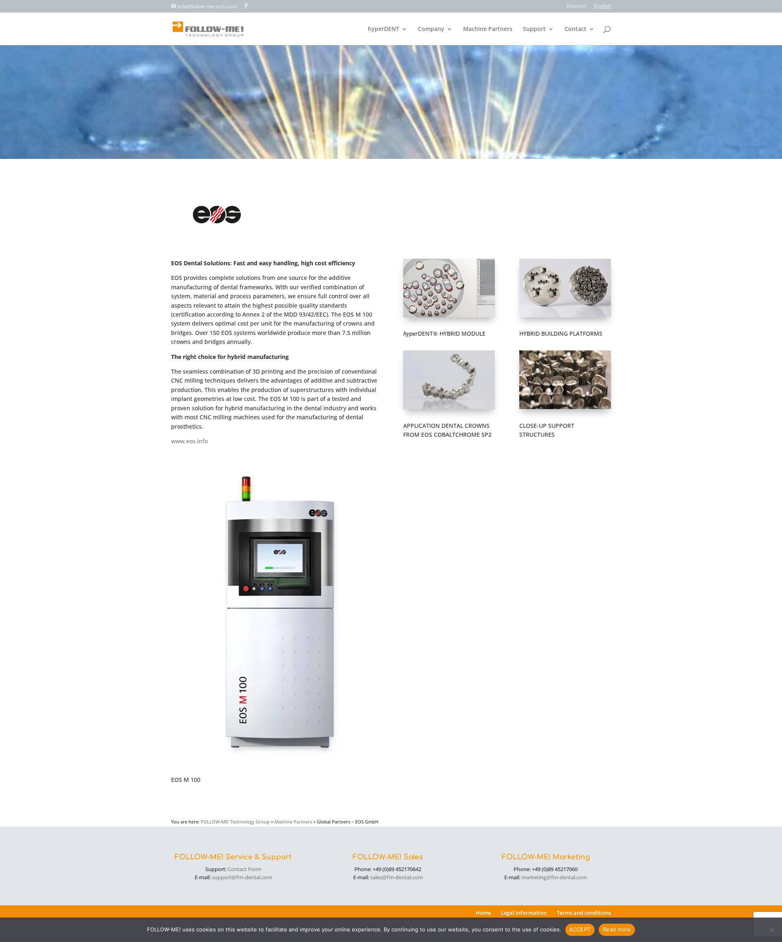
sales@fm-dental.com (396, 877)
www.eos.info (189, 441)
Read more (617, 929)
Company (431, 29)
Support (534, 29)
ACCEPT (580, 929)
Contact (575, 29)
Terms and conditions (584, 912)
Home (483, 912)
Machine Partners (487, 29)
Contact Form (244, 869)
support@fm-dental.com (242, 877)
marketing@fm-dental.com (554, 877)
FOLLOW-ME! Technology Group (235, 822)
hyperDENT (383, 29)
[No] (772, 930)
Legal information (524, 912)
